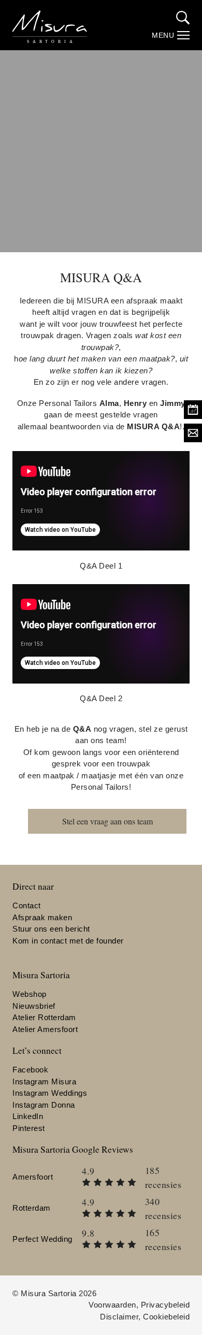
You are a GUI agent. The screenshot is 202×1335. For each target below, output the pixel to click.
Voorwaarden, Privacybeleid (139, 1304)
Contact (26, 905)
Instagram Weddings (49, 1093)
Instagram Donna (43, 1104)
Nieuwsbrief (33, 1006)
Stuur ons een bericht (51, 928)
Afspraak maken (42, 917)
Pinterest (28, 1128)
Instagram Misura (44, 1081)
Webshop (29, 994)
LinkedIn (27, 1116)
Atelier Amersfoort (45, 1029)
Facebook (30, 1069)
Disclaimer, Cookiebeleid (145, 1316)
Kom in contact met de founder (68, 940)
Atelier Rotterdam (44, 1017)
